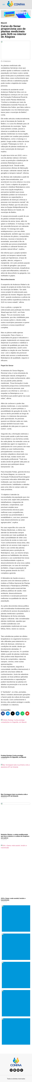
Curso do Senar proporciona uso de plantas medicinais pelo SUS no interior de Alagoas (13, 31)
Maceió (4, 23)
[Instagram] (11, 1070)
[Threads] (21, 1070)
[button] (3, 713)
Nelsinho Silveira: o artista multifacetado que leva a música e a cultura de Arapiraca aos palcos (15, 836)
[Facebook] (14, 1070)
